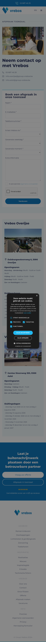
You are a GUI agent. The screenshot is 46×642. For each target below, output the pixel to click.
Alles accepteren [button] (23, 333)
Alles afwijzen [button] (23, 338)
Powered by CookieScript (23, 346)
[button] (23, 343)
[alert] (23, 321)
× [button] (37, 295)
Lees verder (27, 313)
